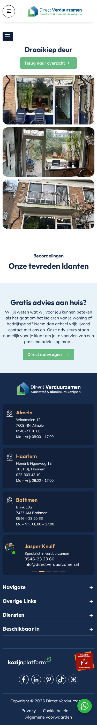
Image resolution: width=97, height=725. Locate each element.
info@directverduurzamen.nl (52, 564)
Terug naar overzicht (44, 63)
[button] (41, 571)
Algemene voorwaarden (48, 717)
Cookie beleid (56, 710)
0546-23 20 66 (39, 558)
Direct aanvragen (44, 354)
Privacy (28, 710)
